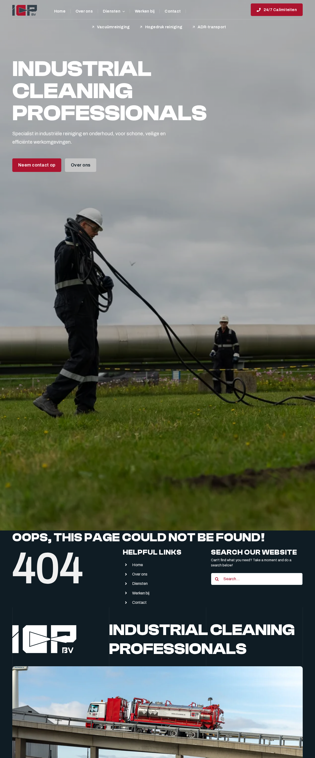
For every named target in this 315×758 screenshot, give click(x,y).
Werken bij (140, 593)
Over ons (139, 574)
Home (137, 565)
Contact (139, 602)
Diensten (140, 583)
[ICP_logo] (24, 6)
